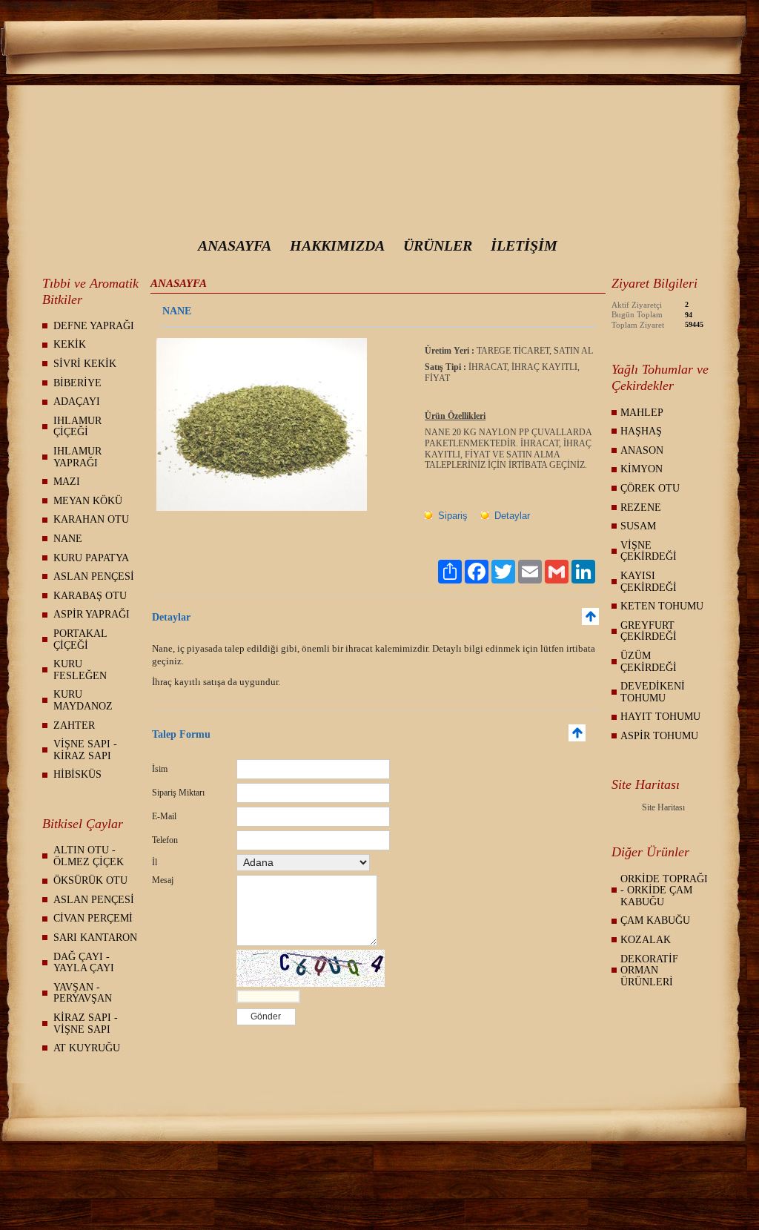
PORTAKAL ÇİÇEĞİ (80, 639)
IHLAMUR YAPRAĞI (77, 457)
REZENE (640, 507)
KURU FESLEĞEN (80, 669)
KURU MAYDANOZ (83, 700)
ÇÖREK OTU (650, 488)
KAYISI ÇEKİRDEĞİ (648, 581)
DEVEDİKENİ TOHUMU (652, 692)
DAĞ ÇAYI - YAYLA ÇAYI (83, 962)
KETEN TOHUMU (661, 606)
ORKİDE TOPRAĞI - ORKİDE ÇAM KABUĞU (664, 890)
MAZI (66, 481)
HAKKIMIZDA (337, 245)
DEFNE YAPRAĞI (93, 325)
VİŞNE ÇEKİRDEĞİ (648, 551)
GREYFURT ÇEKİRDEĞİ (648, 631)
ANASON (641, 450)
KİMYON (641, 469)
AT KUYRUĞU (86, 1048)
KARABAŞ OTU (90, 595)
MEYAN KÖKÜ (87, 500)
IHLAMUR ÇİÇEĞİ (77, 426)
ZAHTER (74, 725)
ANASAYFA (234, 245)
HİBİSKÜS (77, 774)
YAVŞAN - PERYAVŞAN (82, 993)
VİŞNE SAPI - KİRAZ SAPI (85, 749)
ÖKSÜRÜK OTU (90, 880)
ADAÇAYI (76, 401)
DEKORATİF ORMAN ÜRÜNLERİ (649, 970)
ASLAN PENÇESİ (93, 576)
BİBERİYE (77, 382)
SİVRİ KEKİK (84, 363)
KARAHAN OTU (91, 519)
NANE (67, 538)
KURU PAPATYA (91, 557)
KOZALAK (645, 939)
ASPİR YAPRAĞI (91, 614)
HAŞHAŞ (641, 431)
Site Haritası (663, 807)
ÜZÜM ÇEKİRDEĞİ (648, 661)
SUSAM (638, 526)
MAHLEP (641, 412)
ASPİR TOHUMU (659, 735)
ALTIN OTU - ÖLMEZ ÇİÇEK (88, 855)
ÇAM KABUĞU (655, 920)
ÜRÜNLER (437, 245)
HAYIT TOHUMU (660, 716)
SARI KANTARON (95, 937)
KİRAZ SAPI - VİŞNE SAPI (85, 1023)
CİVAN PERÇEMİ (93, 918)
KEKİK (69, 344)
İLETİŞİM (524, 245)
